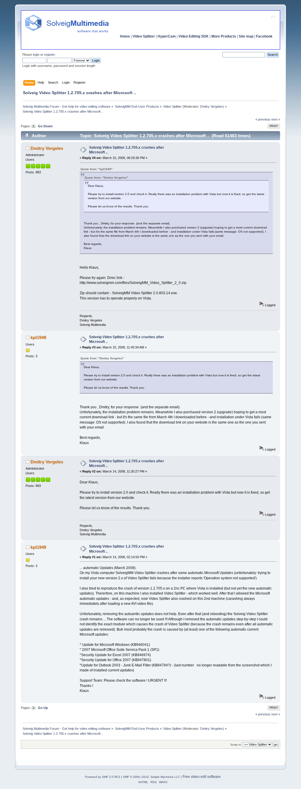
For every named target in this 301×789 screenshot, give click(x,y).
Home (125, 36)
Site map (246, 36)
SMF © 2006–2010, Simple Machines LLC (151, 776)
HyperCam (167, 36)
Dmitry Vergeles (211, 106)
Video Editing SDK (193, 36)
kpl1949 (38, 337)
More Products (223, 36)
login (36, 54)
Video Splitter (144, 36)
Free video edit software (202, 777)
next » (275, 119)
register (49, 54)
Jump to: (236, 744)
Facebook (264, 36)
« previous (262, 119)
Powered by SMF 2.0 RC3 (102, 776)
